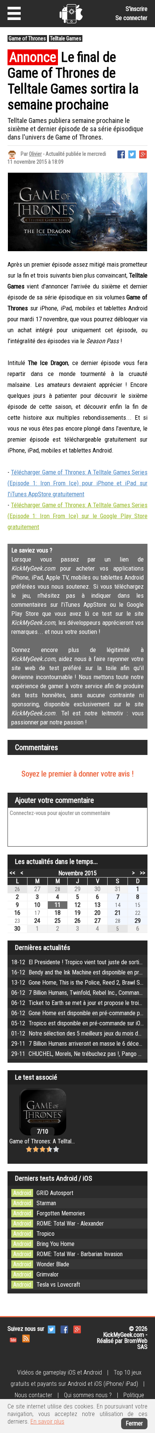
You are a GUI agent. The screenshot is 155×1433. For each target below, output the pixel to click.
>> (142, 872)
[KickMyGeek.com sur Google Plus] (77, 1328)
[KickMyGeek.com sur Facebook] (64, 1328)
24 (37, 920)
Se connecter (131, 17)
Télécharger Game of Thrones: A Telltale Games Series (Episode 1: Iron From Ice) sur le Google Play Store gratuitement (77, 516)
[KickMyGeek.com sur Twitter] (51, 1328)
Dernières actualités (42, 947)
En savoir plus (47, 1421)
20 (97, 912)
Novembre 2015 (77, 873)
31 (118, 889)
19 (77, 912)
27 (37, 889)
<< (12, 872)
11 (58, 904)
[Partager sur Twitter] (132, 153)
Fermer (134, 1423)
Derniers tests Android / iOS (53, 1178)
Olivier (35, 154)
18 (58, 912)
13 (97, 904)
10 (37, 904)
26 (77, 920)
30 (97, 889)
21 (118, 912)
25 (58, 920)
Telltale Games (65, 38)
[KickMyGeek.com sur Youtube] (13, 1337)
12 (77, 904)
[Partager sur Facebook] (121, 153)
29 (77, 889)
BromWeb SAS (135, 1343)
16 (17, 912)
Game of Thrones (27, 38)
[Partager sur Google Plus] (142, 153)
